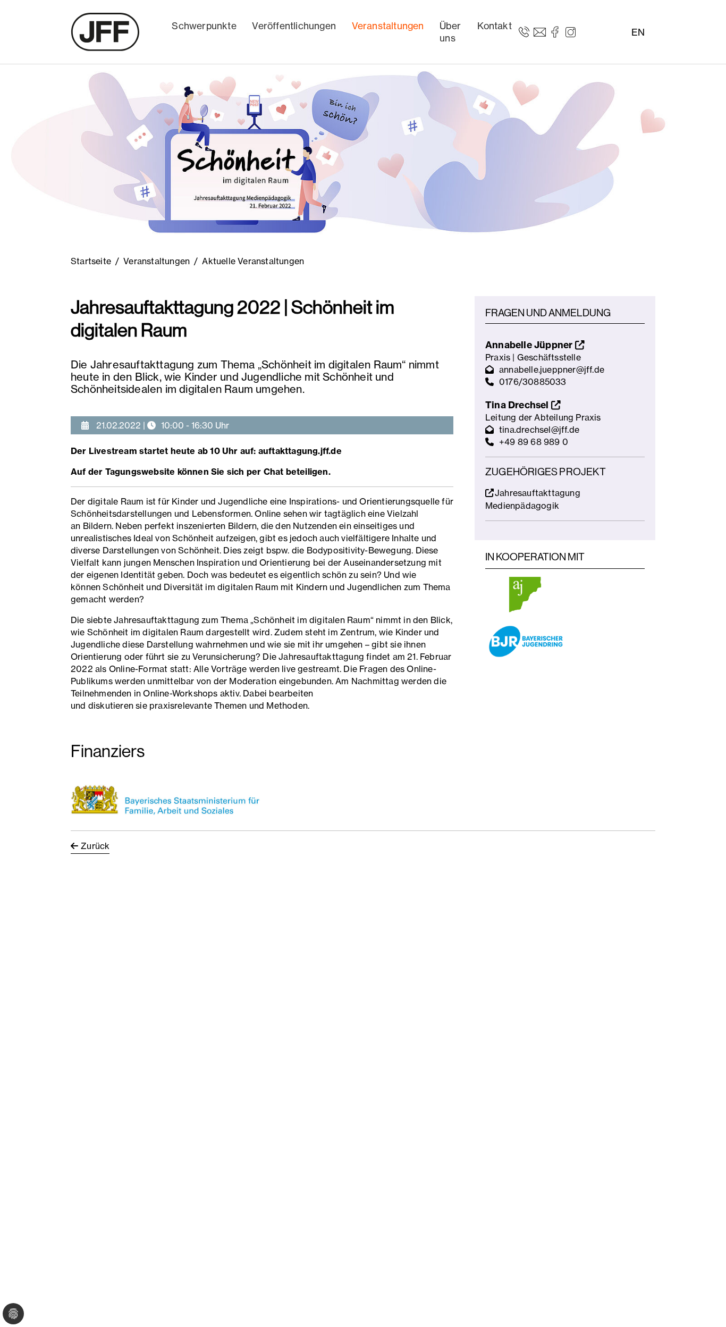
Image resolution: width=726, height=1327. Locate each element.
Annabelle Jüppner (530, 345)
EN (638, 32)
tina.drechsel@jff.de (539, 429)
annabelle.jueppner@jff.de (551, 369)
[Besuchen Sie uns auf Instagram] (570, 31)
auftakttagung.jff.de (300, 451)
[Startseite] (105, 32)
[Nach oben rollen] (702, 1303)
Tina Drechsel (518, 405)
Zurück (95, 846)
